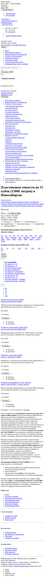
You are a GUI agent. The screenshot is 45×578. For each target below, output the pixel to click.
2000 (2, 239)
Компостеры (10, 128)
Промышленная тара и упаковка (16, 64)
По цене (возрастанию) (13, 268)
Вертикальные (30, 222)
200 (2, 237)
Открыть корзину (7, 93)
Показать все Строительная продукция (19, 159)
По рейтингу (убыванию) (14, 271)
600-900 (26, 237)
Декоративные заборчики (15, 137)
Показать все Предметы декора (16, 147)
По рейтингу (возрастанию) (15, 273)
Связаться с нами (11, 516)
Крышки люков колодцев (14, 120)
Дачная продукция (11, 58)
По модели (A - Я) (11, 275)
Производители (10, 532)
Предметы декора (11, 60)
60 (22, 236)
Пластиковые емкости (13, 52)
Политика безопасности (13, 498)
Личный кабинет (11, 548)
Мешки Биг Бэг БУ (12, 163)
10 (2, 236)
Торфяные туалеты (12, 130)
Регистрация (10, 15)
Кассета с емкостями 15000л (11, 357)
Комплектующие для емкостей (16, 54)
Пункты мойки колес (13, 153)
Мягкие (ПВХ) (10, 226)
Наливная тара (11, 171)
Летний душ (10, 126)
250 (7, 237)
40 (14, 236)
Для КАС (18, 222)
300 (2, 250)
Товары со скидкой (12, 538)
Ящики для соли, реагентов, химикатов (20, 167)
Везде (7, 51)
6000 (25, 239)
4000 (14, 239)
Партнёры (8, 536)
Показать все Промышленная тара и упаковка (21, 173)
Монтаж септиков (11, 504)
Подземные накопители (14, 106)
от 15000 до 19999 (14, 213)
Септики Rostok (11, 108)
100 (30, 236)
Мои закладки (10, 552)
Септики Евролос (12, 112)
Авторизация (10, 13)
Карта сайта (9, 520)
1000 (33, 237)
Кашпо (8, 141)
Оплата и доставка (11, 496)
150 (40, 236)
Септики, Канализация (13, 56)
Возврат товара (10, 518)
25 (7, 248)
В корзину (5, 318)
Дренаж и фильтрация (13, 114)
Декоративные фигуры (14, 143)
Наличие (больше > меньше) (15, 281)
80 (26, 236)
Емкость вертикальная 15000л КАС (13, 329)
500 (20, 237)
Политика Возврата (12, 502)
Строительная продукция (14, 62)
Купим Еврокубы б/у (12, 506)
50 (18, 236)
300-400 (13, 237)
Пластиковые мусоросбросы (16, 151)
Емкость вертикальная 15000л (11, 301)
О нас (7, 494)
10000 (37, 239)
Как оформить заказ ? (12, 500)
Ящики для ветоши (12, 169)
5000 (19, 239)
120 (35, 236)
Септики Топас (11, 110)
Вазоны (8, 139)
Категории (5, 97)
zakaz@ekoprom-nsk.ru (13, 36)
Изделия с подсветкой (13, 145)
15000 (3, 241)
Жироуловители (11, 116)
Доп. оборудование (12, 118)
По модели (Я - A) (11, 277)
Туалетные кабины (12, 157)
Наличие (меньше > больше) (15, 279)
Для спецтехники (24, 224)
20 (6, 236)
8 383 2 (7, 24)
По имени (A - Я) (11, 264)
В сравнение (10, 324)
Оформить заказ (6, 95)
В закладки (9, 322)
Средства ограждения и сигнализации (19, 155)
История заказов (11, 550)
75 (6, 294)
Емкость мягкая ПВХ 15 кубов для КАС (15, 384)
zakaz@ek (22, 566)
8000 (31, 239)
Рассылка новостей (12, 554)
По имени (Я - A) (11, 266)
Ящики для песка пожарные (15, 165)
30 (10, 236)
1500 (39, 237)
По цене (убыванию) (12, 270)
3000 (8, 239)
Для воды (7, 222)
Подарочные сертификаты (14, 534)
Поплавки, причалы (13, 132)
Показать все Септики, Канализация (18, 122)
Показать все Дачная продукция (16, 134)
